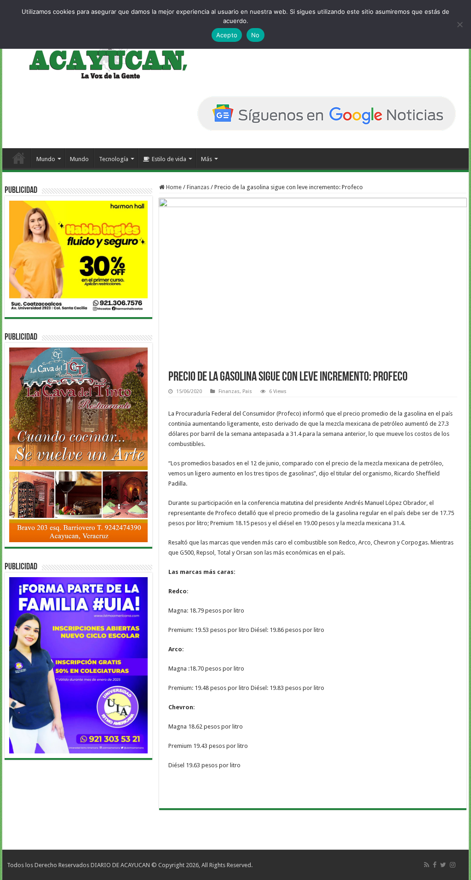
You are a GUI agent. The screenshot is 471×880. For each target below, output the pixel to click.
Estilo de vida (169, 159)
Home (173, 187)
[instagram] (452, 864)
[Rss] (426, 864)
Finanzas (198, 187)
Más (206, 159)
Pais (247, 391)
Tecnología (113, 159)
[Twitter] (443, 864)
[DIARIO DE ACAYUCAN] (100, 54)
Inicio (19, 158)
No (255, 35)
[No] (459, 24)
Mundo (45, 159)
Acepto (227, 35)
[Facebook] (434, 864)
